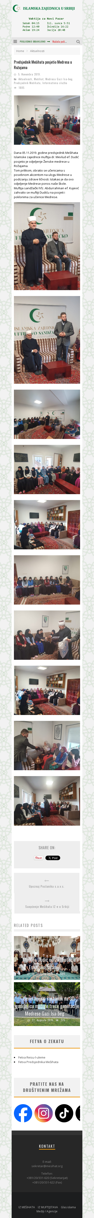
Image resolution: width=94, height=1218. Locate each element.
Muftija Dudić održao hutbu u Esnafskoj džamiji (49, 963)
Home (20, 51)
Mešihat (39, 79)
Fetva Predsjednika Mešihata (38, 1062)
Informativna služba (54, 83)
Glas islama (68, 1207)
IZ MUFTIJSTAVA (48, 1207)
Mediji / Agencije (47, 1211)
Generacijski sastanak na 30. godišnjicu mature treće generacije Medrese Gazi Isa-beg (47, 1006)
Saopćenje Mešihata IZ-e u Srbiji (47, 906)
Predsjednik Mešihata (27, 83)
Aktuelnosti (25, 79)
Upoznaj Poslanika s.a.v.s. (47, 886)
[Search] (78, 41)
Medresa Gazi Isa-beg (58, 79)
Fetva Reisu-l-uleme (31, 1057)
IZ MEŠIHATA (26, 1207)
